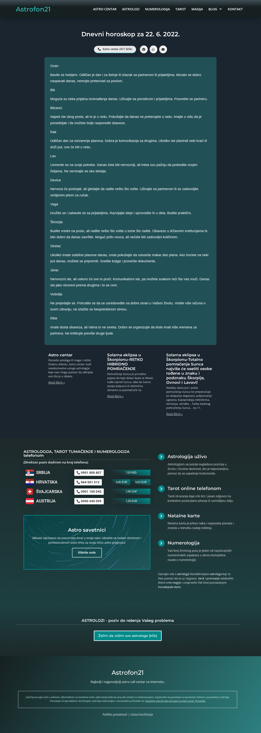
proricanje (213, 578)
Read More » (56, 382)
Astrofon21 (33, 9)
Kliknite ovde (87, 552)
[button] (144, 49)
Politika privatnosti (114, 714)
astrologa (216, 574)
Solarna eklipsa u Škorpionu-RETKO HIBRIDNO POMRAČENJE (125, 362)
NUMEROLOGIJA (157, 9)
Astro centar (60, 355)
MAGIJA (197, 9)
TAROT (180, 9)
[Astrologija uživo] (161, 457)
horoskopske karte (169, 587)
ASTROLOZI (130, 9)
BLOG (212, 9)
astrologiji (183, 574)
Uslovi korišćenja (141, 714)
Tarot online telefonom (194, 488)
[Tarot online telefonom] (161, 488)
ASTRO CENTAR (105, 9)
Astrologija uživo (187, 456)
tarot (201, 578)
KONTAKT (235, 9)
